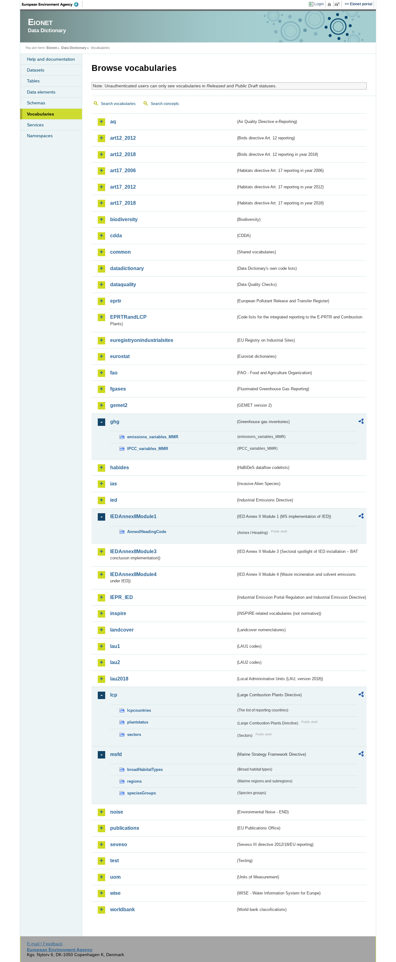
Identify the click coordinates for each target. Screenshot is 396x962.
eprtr (115, 301)
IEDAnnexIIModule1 (133, 516)
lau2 (115, 662)
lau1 (115, 646)
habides (119, 467)
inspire (118, 613)
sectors (134, 734)
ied (113, 500)
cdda (116, 235)
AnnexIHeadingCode (146, 531)
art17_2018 (123, 203)
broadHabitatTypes (145, 769)
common (120, 252)
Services (35, 124)
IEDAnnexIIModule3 (133, 551)
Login (319, 4)
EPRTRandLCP (128, 317)
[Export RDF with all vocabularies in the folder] (361, 422)
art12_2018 (123, 154)
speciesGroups (141, 793)
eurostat (120, 356)
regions (134, 781)
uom (115, 877)
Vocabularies (40, 114)
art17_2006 (123, 170)
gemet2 (118, 405)
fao (114, 372)
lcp (113, 694)
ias (113, 483)
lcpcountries (139, 710)
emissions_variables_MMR (152, 437)
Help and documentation (51, 59)
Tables (33, 80)
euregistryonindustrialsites (141, 340)
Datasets (35, 70)
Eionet (51, 48)
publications (124, 828)
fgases (118, 388)
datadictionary (127, 268)
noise (116, 812)
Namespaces (40, 135)
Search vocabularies (118, 104)
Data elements (41, 92)
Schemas (36, 102)
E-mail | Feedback (44, 943)
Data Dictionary (73, 48)
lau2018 (119, 678)
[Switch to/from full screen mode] (338, 4)
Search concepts (165, 104)
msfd (116, 754)
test (114, 860)
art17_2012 (123, 187)
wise (115, 893)
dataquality (123, 284)
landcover (122, 629)
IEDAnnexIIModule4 (133, 574)
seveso (118, 844)
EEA (52, 4)
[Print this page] (330, 4)
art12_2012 (123, 138)
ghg (114, 421)
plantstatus (137, 722)
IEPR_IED (121, 597)
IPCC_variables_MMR (147, 448)
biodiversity (124, 219)
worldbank (122, 909)
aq (113, 121)
